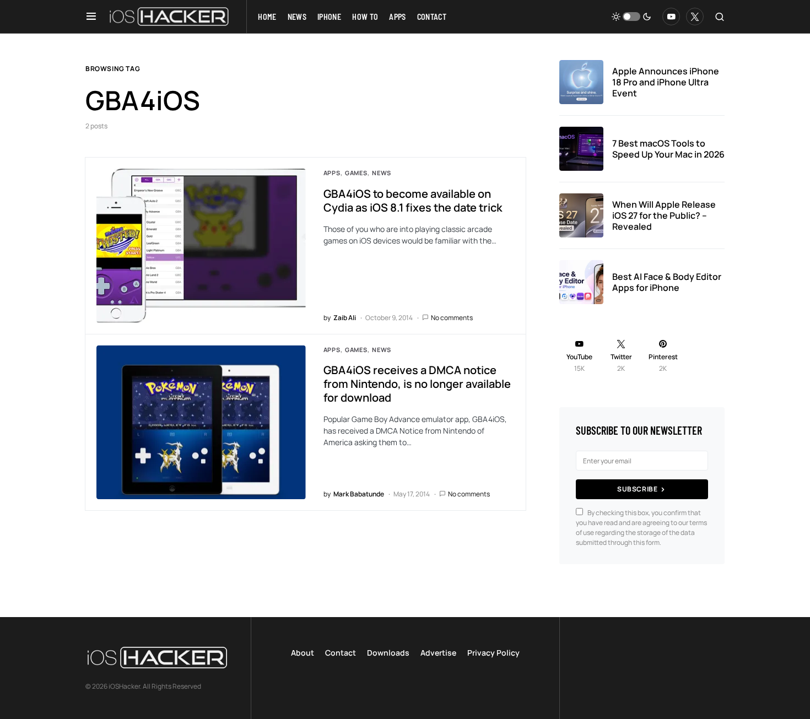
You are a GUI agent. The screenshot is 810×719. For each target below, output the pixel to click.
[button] (91, 16)
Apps (332, 173)
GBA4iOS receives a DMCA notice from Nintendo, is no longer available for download (417, 384)
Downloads (388, 652)
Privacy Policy (493, 652)
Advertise (438, 652)
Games (356, 173)
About (302, 652)
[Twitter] (695, 17)
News (381, 173)
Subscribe (637, 489)
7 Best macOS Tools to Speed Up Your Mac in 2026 (668, 148)
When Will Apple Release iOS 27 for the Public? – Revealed (664, 215)
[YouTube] (671, 17)
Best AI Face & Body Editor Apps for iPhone (666, 282)
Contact (340, 652)
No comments (452, 317)
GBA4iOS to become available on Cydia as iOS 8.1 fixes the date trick (412, 200)
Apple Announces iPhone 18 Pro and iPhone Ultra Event (665, 82)
